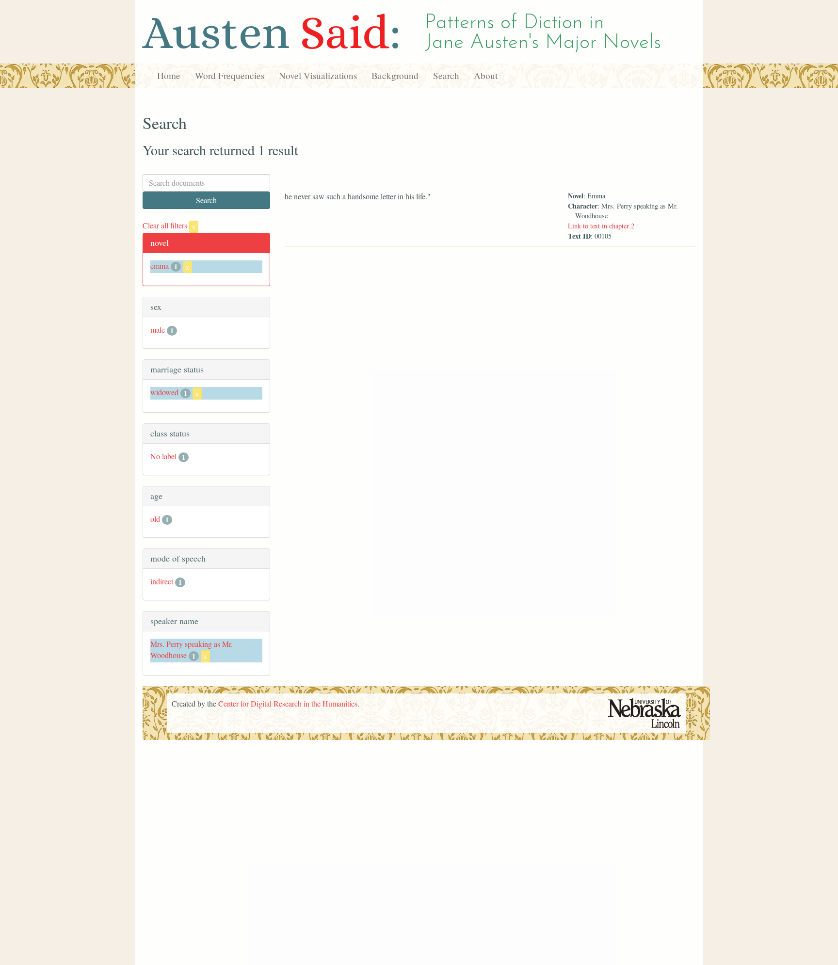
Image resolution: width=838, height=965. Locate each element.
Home (168, 75)
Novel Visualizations (318, 75)
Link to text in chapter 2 (601, 225)
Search (446, 75)
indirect (161, 581)
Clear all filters (169, 225)
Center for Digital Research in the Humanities (287, 703)
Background (395, 75)
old (155, 519)
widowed (164, 392)
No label (163, 456)
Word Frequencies (229, 75)
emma (159, 265)
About (486, 75)
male (157, 329)
